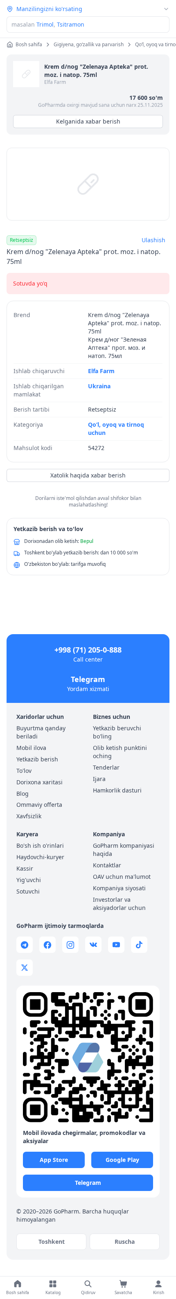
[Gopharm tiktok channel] (139, 945)
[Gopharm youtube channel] (116, 945)
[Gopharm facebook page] (47, 945)
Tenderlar (106, 767)
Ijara (99, 779)
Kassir (24, 868)
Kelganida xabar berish (88, 121)
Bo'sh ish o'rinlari (40, 845)
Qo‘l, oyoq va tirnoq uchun (116, 429)
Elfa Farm (55, 82)
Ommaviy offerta (39, 804)
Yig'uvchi (28, 880)
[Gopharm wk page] (93, 945)
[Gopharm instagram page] (70, 945)
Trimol (45, 24)
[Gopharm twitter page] (24, 967)
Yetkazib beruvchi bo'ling (117, 732)
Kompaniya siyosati (119, 888)
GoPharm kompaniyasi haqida (123, 850)
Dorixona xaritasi (39, 782)
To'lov (24, 770)
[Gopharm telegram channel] (24, 945)
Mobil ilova (31, 748)
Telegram (88, 679)
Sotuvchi (28, 891)
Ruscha (125, 1241)
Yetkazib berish (37, 759)
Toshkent (51, 1241)
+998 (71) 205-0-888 (88, 650)
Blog (22, 793)
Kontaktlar (107, 865)
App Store (54, 1160)
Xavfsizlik (28, 816)
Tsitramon (70, 24)
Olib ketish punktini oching (120, 752)
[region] (88, 184)
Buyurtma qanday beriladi (40, 732)
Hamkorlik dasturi (117, 790)
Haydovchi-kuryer (40, 857)
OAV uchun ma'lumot (122, 876)
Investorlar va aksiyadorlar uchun (119, 904)
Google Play (122, 1160)
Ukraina (99, 386)
